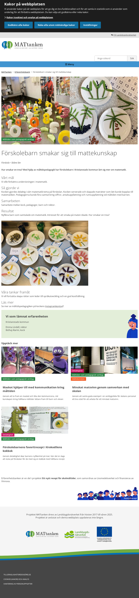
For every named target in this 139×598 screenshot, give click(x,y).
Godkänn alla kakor (18, 25)
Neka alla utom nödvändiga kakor (56, 25)
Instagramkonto (54, 306)
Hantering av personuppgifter (18, 584)
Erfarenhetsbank (22, 72)
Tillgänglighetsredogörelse (17, 574)
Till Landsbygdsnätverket (124, 35)
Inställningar (90, 25)
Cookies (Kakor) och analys (16, 579)
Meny (70, 64)
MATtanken (6, 72)
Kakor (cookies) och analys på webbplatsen (30, 17)
